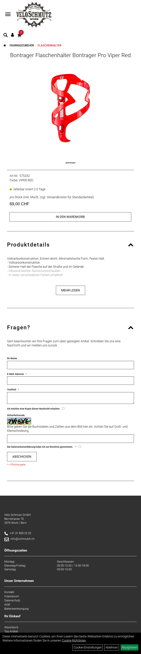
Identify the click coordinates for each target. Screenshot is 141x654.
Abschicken (21, 456)
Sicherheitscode (16, 415)
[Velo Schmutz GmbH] (34, 15)
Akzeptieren (129, 647)
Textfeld (11, 389)
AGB (7, 604)
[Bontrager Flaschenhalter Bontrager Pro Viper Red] (70, 106)
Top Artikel (11, 631)
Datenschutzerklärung (23, 446)
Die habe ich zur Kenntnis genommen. (40, 446)
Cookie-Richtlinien (74, 640)
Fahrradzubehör (22, 45)
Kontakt (9, 592)
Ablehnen (111, 647)
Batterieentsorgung (16, 608)
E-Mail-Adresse (15, 374)
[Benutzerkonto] (12, 35)
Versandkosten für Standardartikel (70, 197)
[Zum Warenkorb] (19, 36)
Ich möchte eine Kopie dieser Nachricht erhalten (33, 408)
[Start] (4, 45)
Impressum (11, 596)
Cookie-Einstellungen (88, 647)
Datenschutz (12, 600)
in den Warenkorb (70, 217)
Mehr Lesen (70, 290)
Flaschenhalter (49, 45)
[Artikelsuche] (5, 35)
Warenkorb (11, 627)
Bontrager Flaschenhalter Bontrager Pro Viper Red (70, 55)
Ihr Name (12, 358)
